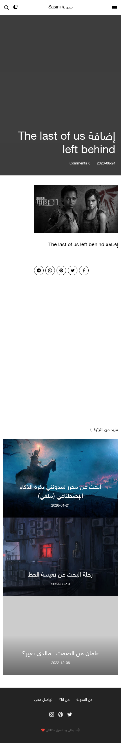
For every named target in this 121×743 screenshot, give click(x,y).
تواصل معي (43, 700)
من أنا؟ (64, 700)
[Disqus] (60, 345)
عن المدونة (84, 700)
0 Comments (80, 163)
